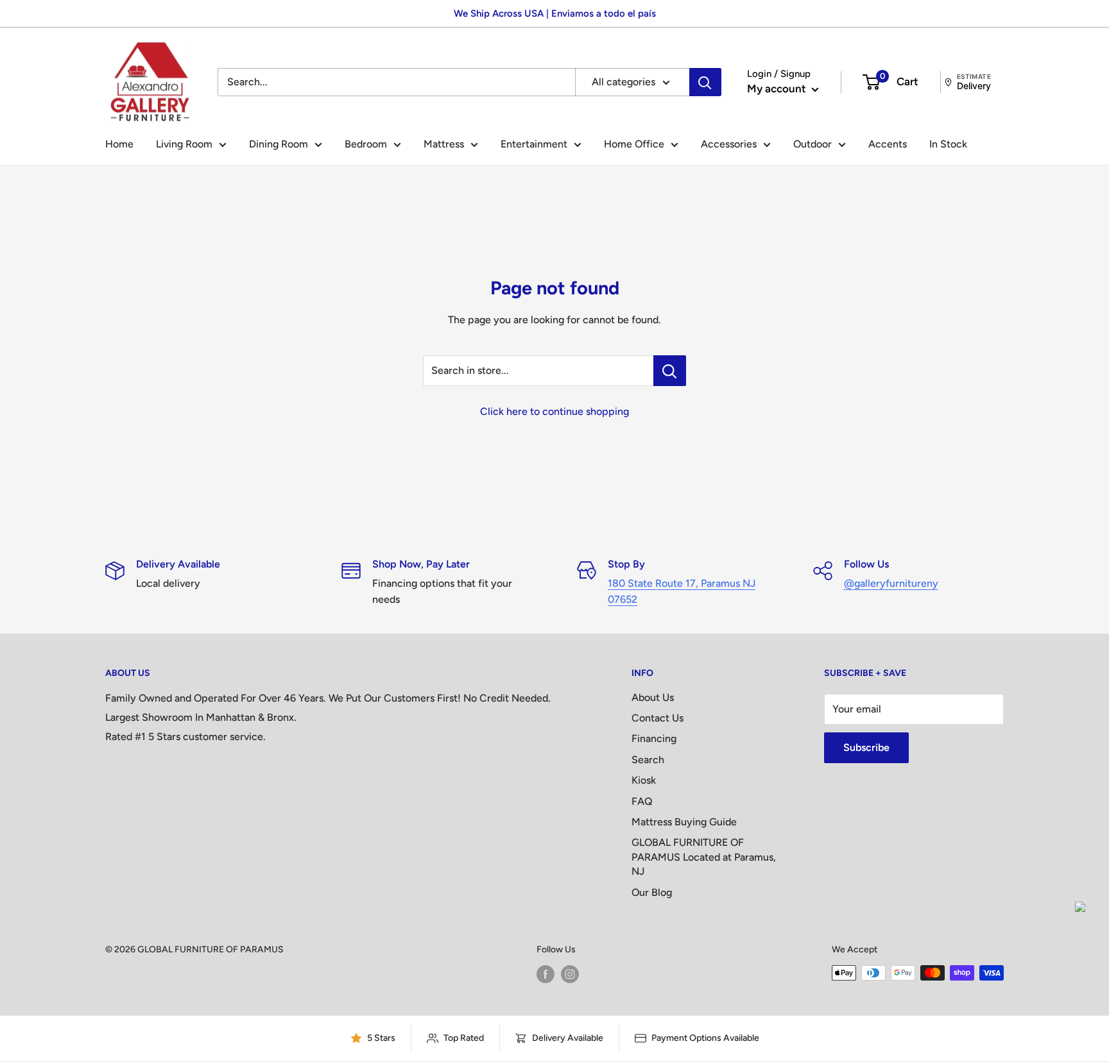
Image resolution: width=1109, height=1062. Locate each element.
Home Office (634, 144)
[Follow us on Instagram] (570, 974)
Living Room (184, 144)
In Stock (948, 144)
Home (119, 144)
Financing (654, 738)
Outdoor (812, 144)
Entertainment (534, 144)
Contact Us (657, 718)
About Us (653, 697)
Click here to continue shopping (554, 411)
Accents (887, 144)
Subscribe (866, 747)
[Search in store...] (669, 370)
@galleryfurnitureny (891, 583)
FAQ (642, 801)
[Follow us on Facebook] (545, 974)
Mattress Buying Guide (684, 822)
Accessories (729, 144)
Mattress (444, 144)
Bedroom (366, 144)
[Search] (705, 82)
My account (778, 88)
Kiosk (644, 780)
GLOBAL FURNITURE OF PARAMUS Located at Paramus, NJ (704, 856)
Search (648, 760)
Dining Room (278, 144)
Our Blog (652, 892)
